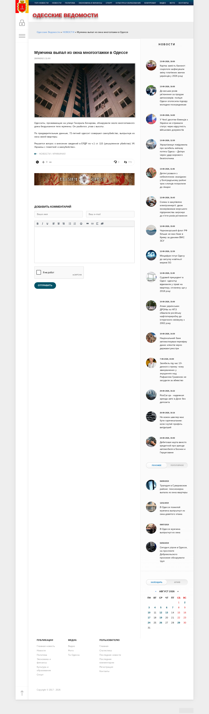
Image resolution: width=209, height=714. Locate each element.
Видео (163, 3)
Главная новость (46, 646)
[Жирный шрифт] (37, 223)
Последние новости (110, 655)
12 (161, 612)
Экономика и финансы (90, 3)
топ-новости (41, 3)
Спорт (109, 3)
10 (149, 612)
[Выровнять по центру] (58, 223)
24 (149, 622)
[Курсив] (42, 223)
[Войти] (22, 22)
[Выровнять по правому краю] (63, 223)
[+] (43, 162)
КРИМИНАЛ (59, 153)
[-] (50, 162)
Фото (172, 3)
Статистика (105, 650)
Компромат (150, 3)
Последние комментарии (106, 661)
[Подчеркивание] (47, 223)
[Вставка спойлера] (97, 223)
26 (161, 622)
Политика (70, 3)
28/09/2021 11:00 (42, 58)
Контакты (184, 3)
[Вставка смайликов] (81, 223)
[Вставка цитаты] (87, 223)
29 (178, 622)
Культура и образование (128, 3)
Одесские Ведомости (48, 32)
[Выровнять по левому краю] (53, 223)
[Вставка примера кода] (92, 223)
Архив (177, 582)
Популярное (177, 465)
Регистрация (106, 667)
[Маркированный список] (69, 223)
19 (161, 617)
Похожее (156, 465)
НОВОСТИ (68, 32)
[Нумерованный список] (74, 223)
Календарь (156, 582)
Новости (167, 44)
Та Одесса (74, 655)
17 (149, 617)
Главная (103, 646)
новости (56, 3)
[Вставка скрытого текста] (102, 223)
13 (166, 612)
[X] (37, 162)
